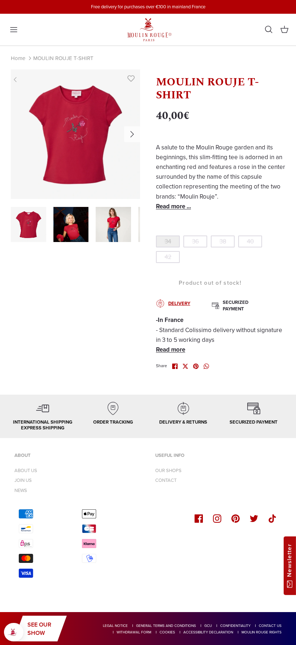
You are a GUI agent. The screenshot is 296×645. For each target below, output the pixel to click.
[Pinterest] (235, 518)
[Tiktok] (272, 518)
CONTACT (166, 480)
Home (18, 58)
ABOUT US (25, 470)
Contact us (270, 625)
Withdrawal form (134, 632)
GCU (208, 625)
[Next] (132, 134)
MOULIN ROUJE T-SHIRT (63, 58)
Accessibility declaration (208, 632)
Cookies (167, 632)
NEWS (20, 490)
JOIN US (23, 480)
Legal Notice (115, 625)
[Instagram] (217, 518)
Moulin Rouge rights (261, 632)
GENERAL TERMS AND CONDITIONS (166, 625)
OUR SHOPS (168, 470)
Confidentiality (235, 625)
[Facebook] (199, 518)
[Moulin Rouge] (148, 29)
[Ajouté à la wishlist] (131, 78)
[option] (75, 134)
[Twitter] (254, 518)
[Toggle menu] (13, 29)
